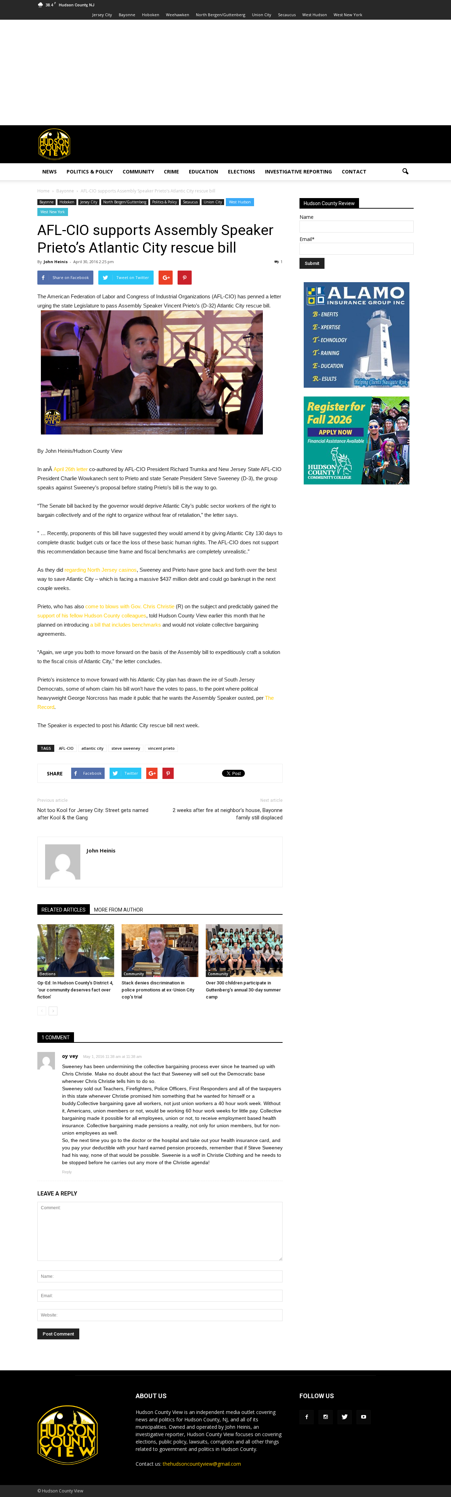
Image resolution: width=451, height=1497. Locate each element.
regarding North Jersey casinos (100, 570)
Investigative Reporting (298, 171)
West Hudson (314, 14)
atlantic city (92, 748)
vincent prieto (161, 748)
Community (138, 171)
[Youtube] (364, 1417)
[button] (405, 171)
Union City (261, 14)
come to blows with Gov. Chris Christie (129, 606)
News (49, 171)
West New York (348, 14)
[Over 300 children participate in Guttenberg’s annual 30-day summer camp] (244, 950)
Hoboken (150, 14)
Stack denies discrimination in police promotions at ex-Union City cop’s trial (158, 990)
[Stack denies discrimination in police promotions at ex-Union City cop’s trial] (160, 950)
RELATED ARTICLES (64, 910)
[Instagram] (326, 1417)
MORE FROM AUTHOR (118, 910)
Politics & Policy (90, 171)
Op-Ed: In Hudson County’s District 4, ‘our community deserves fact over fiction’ (75, 990)
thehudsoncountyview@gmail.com (202, 1463)
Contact (354, 171)
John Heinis (56, 261)
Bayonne (127, 14)
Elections (241, 171)
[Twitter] (345, 1417)
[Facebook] (306, 1417)
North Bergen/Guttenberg (220, 14)
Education (203, 171)
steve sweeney (125, 748)
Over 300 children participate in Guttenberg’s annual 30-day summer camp (243, 990)
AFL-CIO (66, 748)
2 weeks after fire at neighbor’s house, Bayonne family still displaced (228, 814)
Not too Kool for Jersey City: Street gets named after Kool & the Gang (92, 814)
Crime (171, 171)
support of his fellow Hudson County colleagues (91, 616)
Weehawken (177, 14)
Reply (67, 1172)
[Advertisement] (225, 72)
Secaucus (287, 14)
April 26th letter (71, 469)
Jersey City (102, 14)
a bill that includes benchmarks (125, 625)
